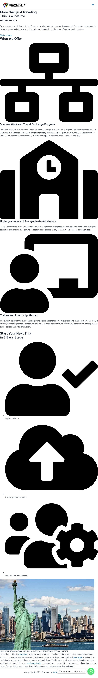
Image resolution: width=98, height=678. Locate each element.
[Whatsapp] (90, 671)
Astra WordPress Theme (63, 672)
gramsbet (78, 657)
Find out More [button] (6, 35)
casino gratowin (34, 663)
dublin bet (22, 654)
